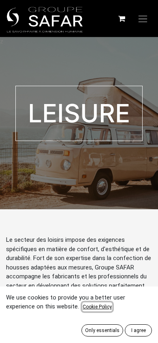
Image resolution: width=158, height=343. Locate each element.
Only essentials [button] (102, 330)
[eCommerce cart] (121, 19)
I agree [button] (138, 330)
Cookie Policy (97, 307)
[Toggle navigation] (143, 18)
